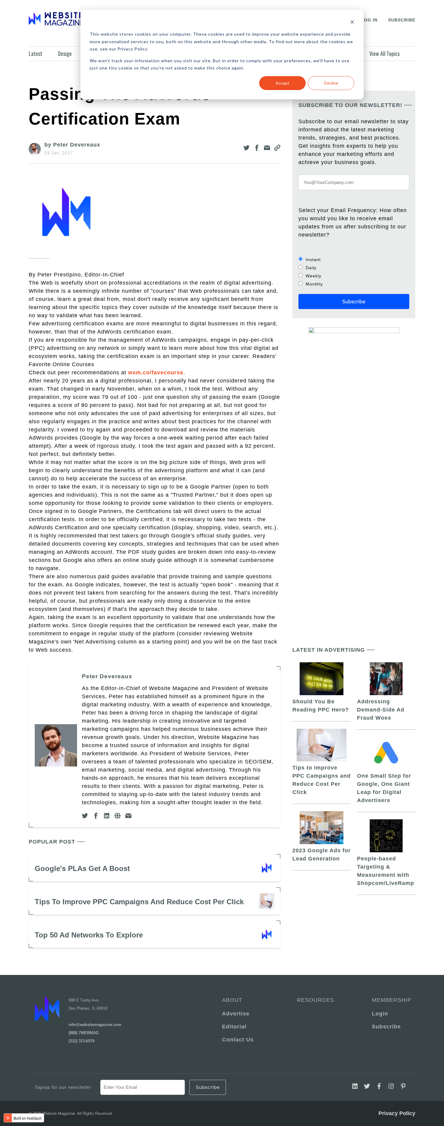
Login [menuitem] (380, 1014)
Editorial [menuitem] (234, 1027)
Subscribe (401, 20)
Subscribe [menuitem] (386, 1027)
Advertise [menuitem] (235, 1014)
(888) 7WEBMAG (84, 1033)
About (232, 1000)
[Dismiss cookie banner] (352, 23)
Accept (282, 82)
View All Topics (384, 53)
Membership (390, 1000)
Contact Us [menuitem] (238, 1040)
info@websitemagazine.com (95, 1024)
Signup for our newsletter (63, 1087)
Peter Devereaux (107, 676)
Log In (369, 20)
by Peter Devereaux (72, 145)
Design (65, 53)
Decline (331, 82)
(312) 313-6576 (82, 1041)
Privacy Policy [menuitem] (396, 1113)
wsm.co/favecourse (155, 372)
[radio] (353, 259)
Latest (35, 53)
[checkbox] (353, 271)
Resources (315, 1000)
